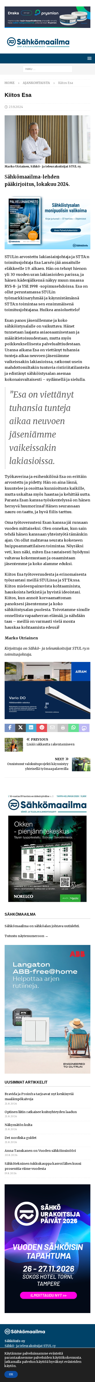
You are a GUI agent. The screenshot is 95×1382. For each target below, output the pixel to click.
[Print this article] (63, 728)
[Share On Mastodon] (84, 728)
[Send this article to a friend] (52, 728)
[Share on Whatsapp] (73, 728)
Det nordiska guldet (20, 1138)
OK (11, 1374)
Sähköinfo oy (15, 1341)
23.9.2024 (16, 107)
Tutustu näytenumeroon (24, 936)
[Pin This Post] (41, 728)
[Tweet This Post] (20, 728)
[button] (88, 58)
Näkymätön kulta (18, 1125)
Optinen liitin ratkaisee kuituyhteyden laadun (41, 1112)
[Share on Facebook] (10, 728)
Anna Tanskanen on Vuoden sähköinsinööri (40, 1151)
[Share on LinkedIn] (31, 728)
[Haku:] (47, 69)
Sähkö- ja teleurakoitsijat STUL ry (30, 1346)
